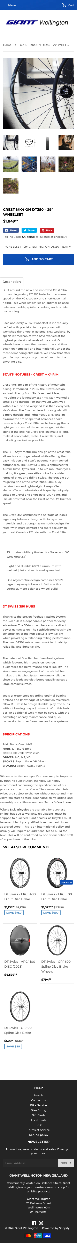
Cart (71, 5)
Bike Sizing (38, 1110)
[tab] (11, 281)
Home (7, 44)
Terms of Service (38, 1130)
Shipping (28, 236)
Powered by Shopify (55, 1228)
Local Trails (38, 1120)
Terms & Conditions (58, 802)
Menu (12, 5)
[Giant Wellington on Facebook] (34, 1223)
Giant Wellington (26, 1228)
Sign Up (66, 1163)
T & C (38, 1125)
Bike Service (38, 1105)
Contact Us (38, 1100)
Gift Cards (38, 1115)
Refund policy (38, 1134)
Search (38, 1095)
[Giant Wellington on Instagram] (41, 1223)
